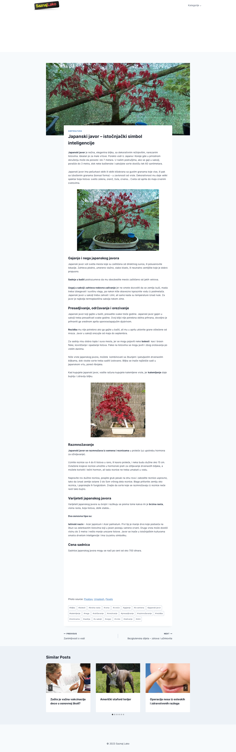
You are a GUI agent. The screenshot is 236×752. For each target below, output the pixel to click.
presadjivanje (127, 613)
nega (86, 613)
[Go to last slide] (50, 688)
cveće (116, 608)
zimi (138, 619)
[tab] (112, 714)
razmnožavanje (144, 613)
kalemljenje (74, 613)
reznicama (74, 619)
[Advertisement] (118, 31)
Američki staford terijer (115, 699)
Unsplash (99, 599)
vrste (117, 619)
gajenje (127, 608)
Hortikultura (75, 131)
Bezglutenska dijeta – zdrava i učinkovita (150, 636)
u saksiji (98, 619)
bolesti (81, 608)
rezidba (159, 613)
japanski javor (154, 608)
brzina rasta (94, 608)
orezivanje (112, 613)
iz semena (139, 608)
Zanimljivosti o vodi (74, 636)
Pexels (109, 599)
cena (106, 608)
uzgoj (108, 619)
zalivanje (128, 619)
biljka (72, 608)
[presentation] (68, 678)
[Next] (185, 688)
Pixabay (88, 599)
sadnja (86, 619)
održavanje (98, 613)
